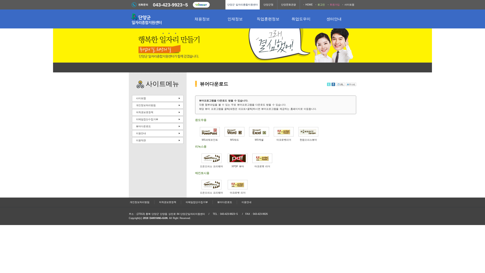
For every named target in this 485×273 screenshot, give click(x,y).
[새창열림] (201, 4)
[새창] (210, 135)
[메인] (157, 18)
